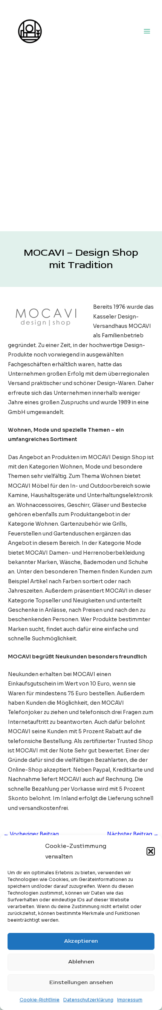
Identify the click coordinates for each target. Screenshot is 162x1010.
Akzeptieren (81, 941)
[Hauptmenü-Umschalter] (147, 31)
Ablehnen (81, 961)
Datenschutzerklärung (88, 999)
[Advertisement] (81, 146)
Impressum (129, 999)
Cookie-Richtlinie (40, 999)
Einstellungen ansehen (81, 982)
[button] (150, 851)
